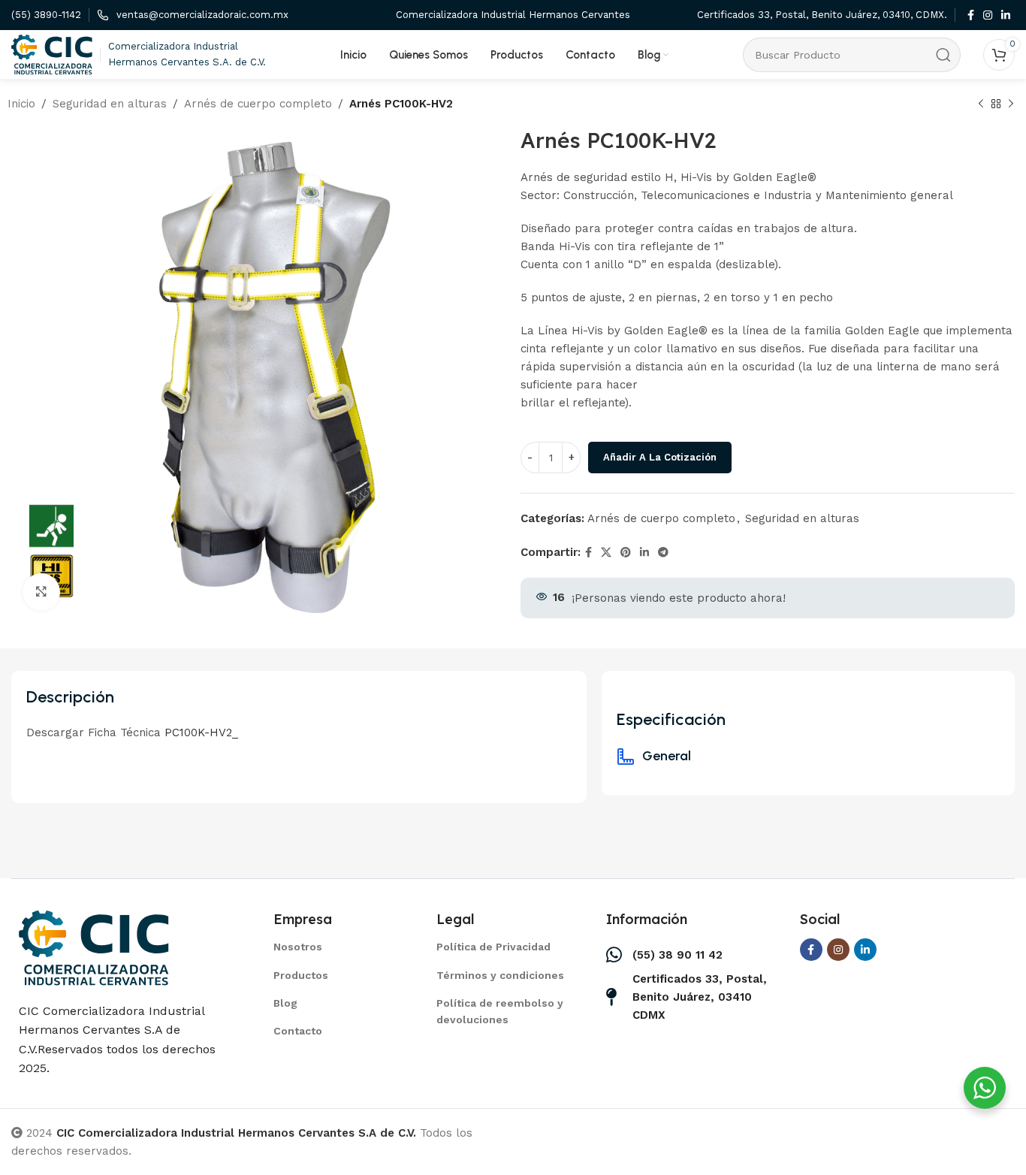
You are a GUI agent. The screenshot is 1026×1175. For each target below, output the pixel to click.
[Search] (943, 55)
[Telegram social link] (663, 552)
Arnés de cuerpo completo (258, 103)
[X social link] (606, 552)
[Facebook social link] (971, 15)
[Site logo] (51, 53)
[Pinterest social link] (625, 552)
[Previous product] (980, 104)
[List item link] (336, 946)
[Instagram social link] (988, 15)
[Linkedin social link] (1006, 15)
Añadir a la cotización (660, 457)
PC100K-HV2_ (201, 732)
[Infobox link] (46, 15)
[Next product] (1010, 104)
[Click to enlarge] (41, 592)
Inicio (21, 103)
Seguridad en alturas (110, 103)
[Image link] (94, 946)
